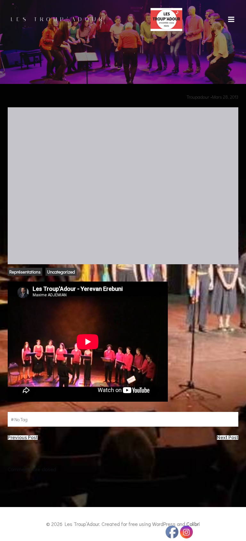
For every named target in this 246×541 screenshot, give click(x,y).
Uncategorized (61, 272)
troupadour (198, 97)
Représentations (25, 272)
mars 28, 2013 (225, 97)
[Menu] (231, 19)
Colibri (193, 524)
